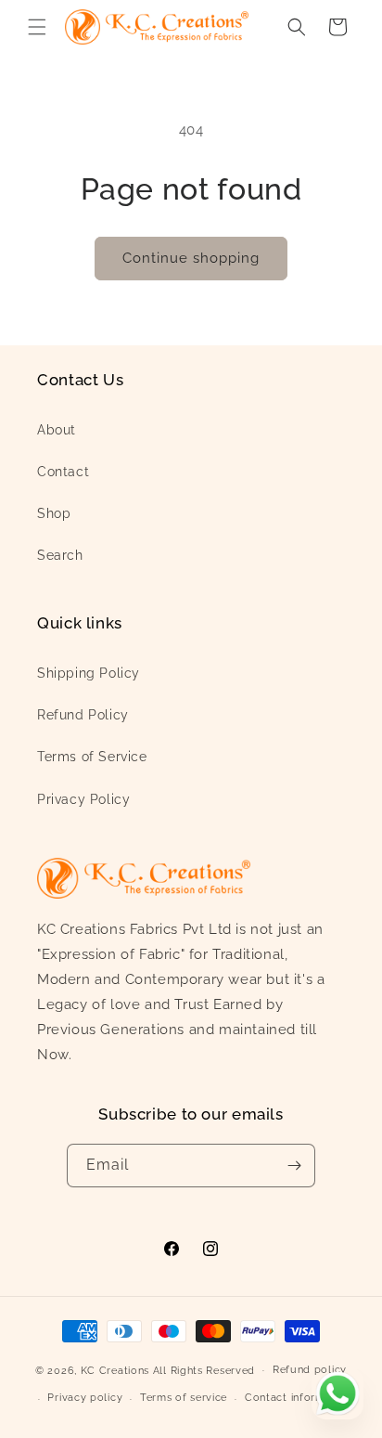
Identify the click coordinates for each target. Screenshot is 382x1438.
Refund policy (310, 1370)
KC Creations (115, 1370)
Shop (53, 513)
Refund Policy (83, 714)
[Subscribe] (294, 1165)
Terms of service (183, 1398)
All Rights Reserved (204, 1370)
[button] (37, 26)
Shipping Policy (88, 673)
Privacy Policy (83, 799)
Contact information (298, 1398)
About (56, 429)
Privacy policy (84, 1398)
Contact (63, 471)
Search (60, 555)
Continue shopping (191, 258)
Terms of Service (92, 756)
